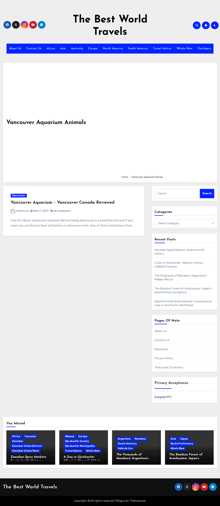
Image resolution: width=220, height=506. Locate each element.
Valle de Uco (125, 448)
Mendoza (140, 438)
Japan (184, 438)
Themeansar (138, 500)
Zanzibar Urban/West (25, 450)
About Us (15, 48)
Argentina (124, 438)
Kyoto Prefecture (182, 443)
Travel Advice (162, 48)
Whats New (184, 48)
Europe (93, 48)
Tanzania (30, 436)
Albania (69, 436)
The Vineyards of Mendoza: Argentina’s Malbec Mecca (132, 458)
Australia (77, 48)
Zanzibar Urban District (27, 446)
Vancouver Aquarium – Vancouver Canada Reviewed (62, 203)
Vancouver (18, 195)
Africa (51, 48)
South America (138, 48)
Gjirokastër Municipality (80, 446)
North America (113, 48)
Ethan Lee (22, 211)
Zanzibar (17, 441)
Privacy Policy (164, 358)
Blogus (120, 500)
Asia (63, 48)
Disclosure (204, 48)
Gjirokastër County (77, 441)
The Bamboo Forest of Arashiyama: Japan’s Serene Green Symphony (187, 458)
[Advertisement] (166, 119)
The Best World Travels (30, 487)
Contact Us (33, 48)
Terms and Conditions (169, 367)
